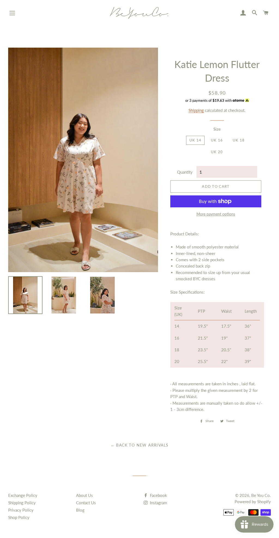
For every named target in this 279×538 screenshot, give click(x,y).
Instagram (158, 502)
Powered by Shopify (253, 501)
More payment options (215, 214)
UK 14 (195, 140)
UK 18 (239, 140)
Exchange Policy (22, 495)
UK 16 (217, 140)
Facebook (158, 495)
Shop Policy (18, 517)
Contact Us (86, 502)
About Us (84, 495)
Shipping (196, 110)
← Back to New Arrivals (140, 445)
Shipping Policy (22, 502)
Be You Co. (261, 495)
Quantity (185, 172)
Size (217, 129)
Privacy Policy (21, 510)
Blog (80, 510)
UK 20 (217, 152)
